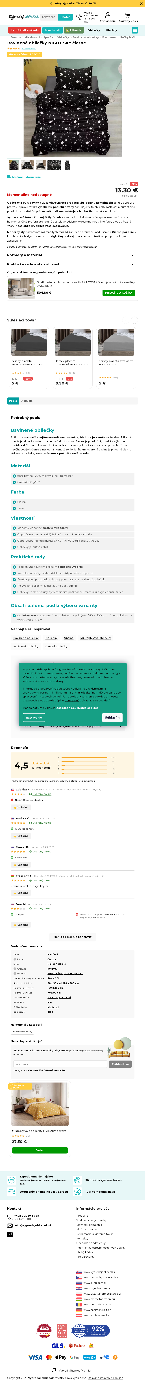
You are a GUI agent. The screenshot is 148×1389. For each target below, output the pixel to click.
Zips (50, 1011)
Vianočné (65, 997)
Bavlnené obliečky (26, 638)
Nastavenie (34, 717)
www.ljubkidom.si (95, 1282)
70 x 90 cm (54, 992)
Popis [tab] (13, 401)
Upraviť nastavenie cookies (105, 1378)
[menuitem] (24, 30)
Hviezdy (52, 997)
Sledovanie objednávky (91, 1220)
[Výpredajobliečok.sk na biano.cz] (62, 1330)
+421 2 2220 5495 (26, 1215)
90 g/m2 (52, 968)
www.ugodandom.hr (97, 1288)
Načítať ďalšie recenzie (73, 937)
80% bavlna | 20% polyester (65, 973)
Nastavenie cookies (92, 696)
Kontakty (82, 1238)
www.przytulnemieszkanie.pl (102, 1293)
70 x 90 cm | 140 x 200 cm (63, 983)
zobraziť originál (91, 789)
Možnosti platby (86, 1229)
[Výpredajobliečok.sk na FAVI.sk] (44, 1330)
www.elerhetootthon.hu (99, 1299)
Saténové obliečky (25, 646)
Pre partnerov (85, 1256)
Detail (40, 1150)
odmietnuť (72, 700)
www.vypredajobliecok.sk (100, 1272)
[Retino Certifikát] (90, 1330)
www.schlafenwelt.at (97, 1315)
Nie (49, 1002)
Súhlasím (112, 717)
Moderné (53, 1007)
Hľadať (65, 17)
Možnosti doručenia (26, 177)
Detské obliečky (56, 646)
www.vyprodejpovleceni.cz (101, 1277)
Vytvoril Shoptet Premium (76, 1370)
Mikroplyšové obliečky (95, 638)
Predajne (82, 1215)
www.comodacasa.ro (97, 1304)
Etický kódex (84, 1252)
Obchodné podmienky (91, 1243)
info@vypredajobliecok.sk (33, 1225)
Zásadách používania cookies (77, 707)
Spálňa (68, 638)
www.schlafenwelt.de (97, 1310)
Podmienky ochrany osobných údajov (101, 1247)
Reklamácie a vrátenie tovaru (95, 1234)
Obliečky (51, 638)
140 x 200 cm (55, 987)
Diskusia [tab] (27, 401)
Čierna (51, 959)
